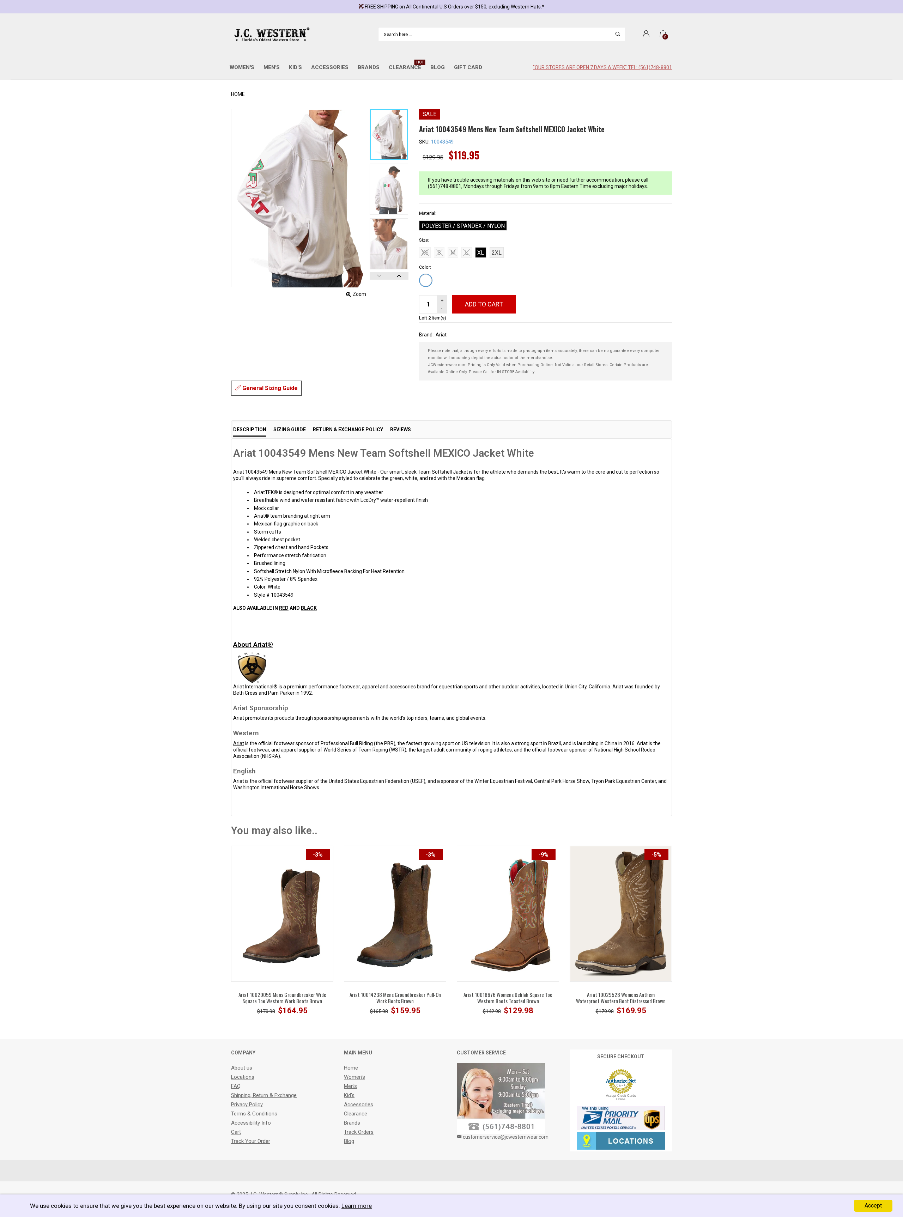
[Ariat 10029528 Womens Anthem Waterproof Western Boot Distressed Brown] (621, 913)
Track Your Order (250, 1141)
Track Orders (359, 1132)
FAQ (236, 1086)
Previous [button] (379, 276)
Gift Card (468, 67)
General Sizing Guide (269, 388)
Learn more (356, 1205)
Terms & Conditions (254, 1113)
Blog (437, 67)
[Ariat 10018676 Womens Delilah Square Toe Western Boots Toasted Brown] (508, 913)
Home (238, 94)
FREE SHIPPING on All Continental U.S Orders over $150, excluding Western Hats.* (454, 7)
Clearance (406, 65)
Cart (236, 1132)
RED (284, 608)
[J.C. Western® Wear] (270, 34)
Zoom (359, 294)
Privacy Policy (247, 1104)
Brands (369, 67)
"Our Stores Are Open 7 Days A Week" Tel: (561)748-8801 (602, 67)
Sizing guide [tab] (289, 429)
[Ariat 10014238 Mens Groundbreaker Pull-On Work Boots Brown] (395, 913)
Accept (873, 1205)
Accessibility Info (251, 1123)
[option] (389, 134)
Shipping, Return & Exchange (264, 1095)
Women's (242, 67)
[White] (426, 280)
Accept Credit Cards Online (621, 1097)
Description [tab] (249, 429)
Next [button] (398, 276)
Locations (242, 1077)
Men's (271, 67)
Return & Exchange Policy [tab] (348, 429)
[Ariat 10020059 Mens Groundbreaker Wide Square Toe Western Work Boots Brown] (282, 913)
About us (241, 1068)
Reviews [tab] (400, 429)
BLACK (309, 608)
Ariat (441, 334)
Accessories (330, 67)
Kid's (295, 67)
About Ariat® (253, 644)
